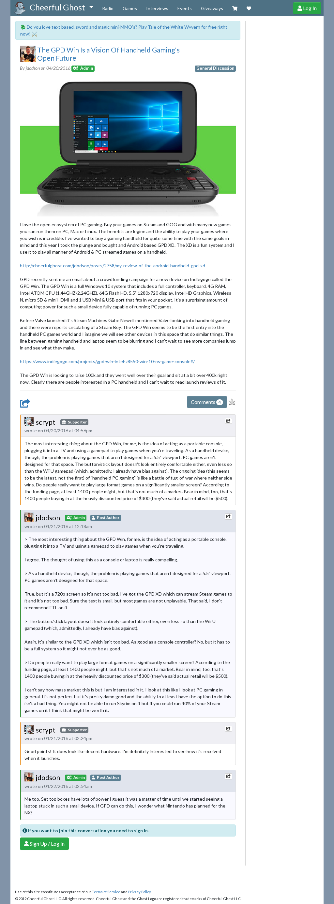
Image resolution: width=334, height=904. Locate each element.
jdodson (48, 517)
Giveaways (212, 8)
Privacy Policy (139, 892)
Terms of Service (106, 892)
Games (130, 8)
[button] (61, 7)
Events (184, 8)
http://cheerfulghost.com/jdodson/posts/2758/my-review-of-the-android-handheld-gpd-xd (112, 265)
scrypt (45, 422)
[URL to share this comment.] (228, 421)
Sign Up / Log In (47, 843)
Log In (309, 8)
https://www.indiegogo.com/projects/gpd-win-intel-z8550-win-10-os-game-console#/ (107, 361)
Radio (108, 8)
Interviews (157, 8)
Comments (206, 402)
